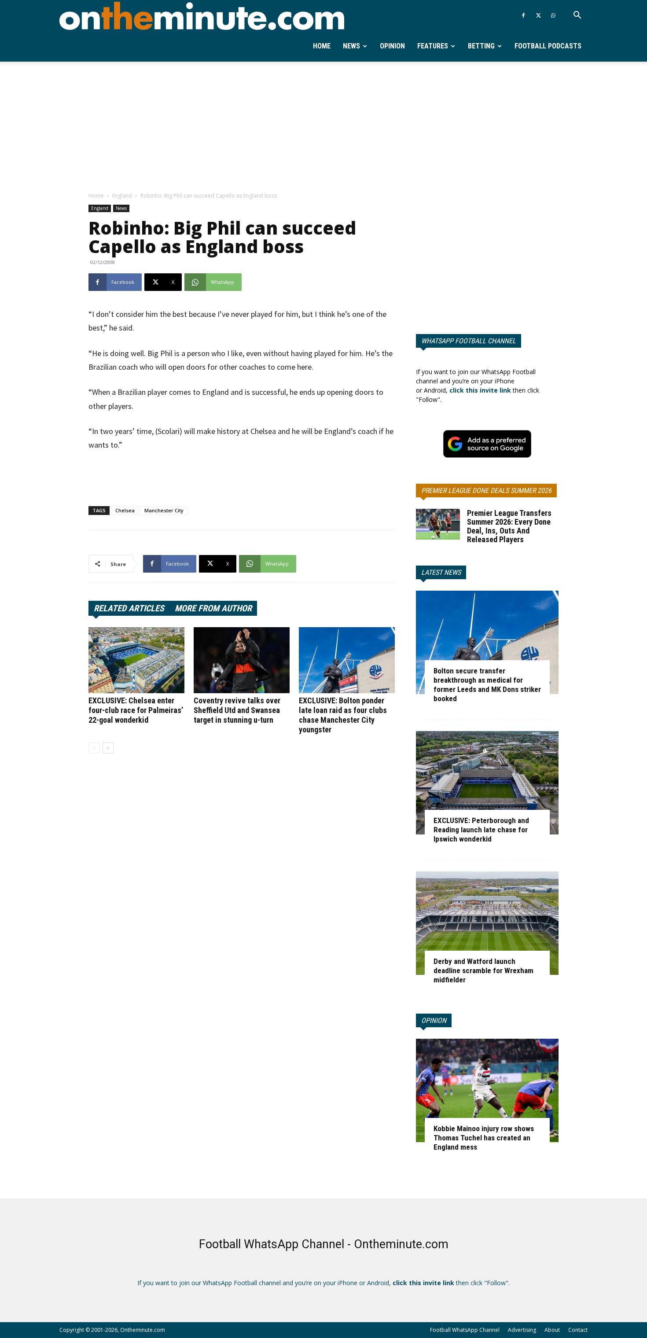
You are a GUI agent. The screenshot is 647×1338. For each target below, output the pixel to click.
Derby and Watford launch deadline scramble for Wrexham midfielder (483, 970)
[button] (577, 16)
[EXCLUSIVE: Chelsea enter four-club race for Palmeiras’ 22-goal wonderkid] (136, 660)
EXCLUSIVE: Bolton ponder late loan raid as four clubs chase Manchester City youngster (343, 715)
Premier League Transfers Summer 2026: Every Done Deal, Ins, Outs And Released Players (509, 526)
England (122, 195)
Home (322, 46)
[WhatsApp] (553, 15)
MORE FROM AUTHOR (213, 608)
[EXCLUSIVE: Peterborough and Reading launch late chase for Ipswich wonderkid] (487, 782)
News (351, 46)
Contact (578, 1330)
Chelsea (125, 510)
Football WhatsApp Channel (465, 1330)
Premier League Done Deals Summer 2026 (486, 490)
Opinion (392, 46)
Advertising (522, 1330)
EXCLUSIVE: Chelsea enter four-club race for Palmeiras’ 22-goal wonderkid (135, 710)
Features (432, 46)
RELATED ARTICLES (129, 608)
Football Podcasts (548, 46)
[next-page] (108, 748)
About (552, 1330)
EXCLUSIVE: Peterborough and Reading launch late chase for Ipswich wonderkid (481, 829)
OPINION (433, 1020)
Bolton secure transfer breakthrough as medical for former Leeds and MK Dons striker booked (487, 684)
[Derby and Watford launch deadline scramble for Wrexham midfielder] (487, 923)
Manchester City (164, 510)
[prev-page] (93, 748)
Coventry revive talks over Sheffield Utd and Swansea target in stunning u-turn (237, 710)
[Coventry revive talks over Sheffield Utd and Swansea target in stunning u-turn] (242, 660)
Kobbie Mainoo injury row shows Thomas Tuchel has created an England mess (484, 1137)
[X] (538, 15)
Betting (481, 46)
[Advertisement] (323, 127)
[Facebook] (523, 15)
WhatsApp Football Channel (468, 341)
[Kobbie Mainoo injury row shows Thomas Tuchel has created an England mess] (487, 1090)
